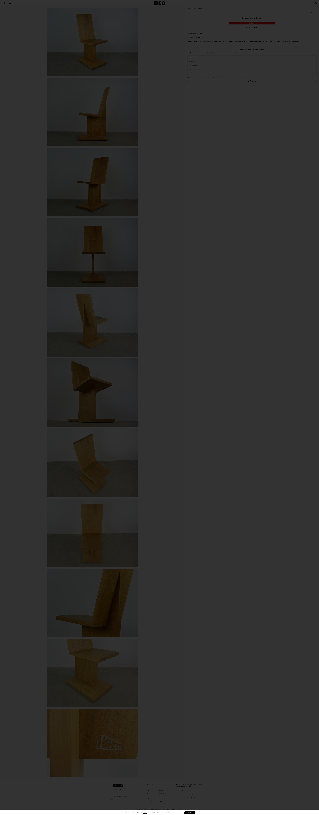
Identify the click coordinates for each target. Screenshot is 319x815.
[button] (316, 3)
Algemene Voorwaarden (176, 809)
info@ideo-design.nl (122, 796)
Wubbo (199, 32)
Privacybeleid (166, 809)
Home (188, 8)
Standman (9, 3)
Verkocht (194, 8)
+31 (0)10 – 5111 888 (123, 789)
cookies (145, 812)
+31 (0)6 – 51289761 (122, 793)
